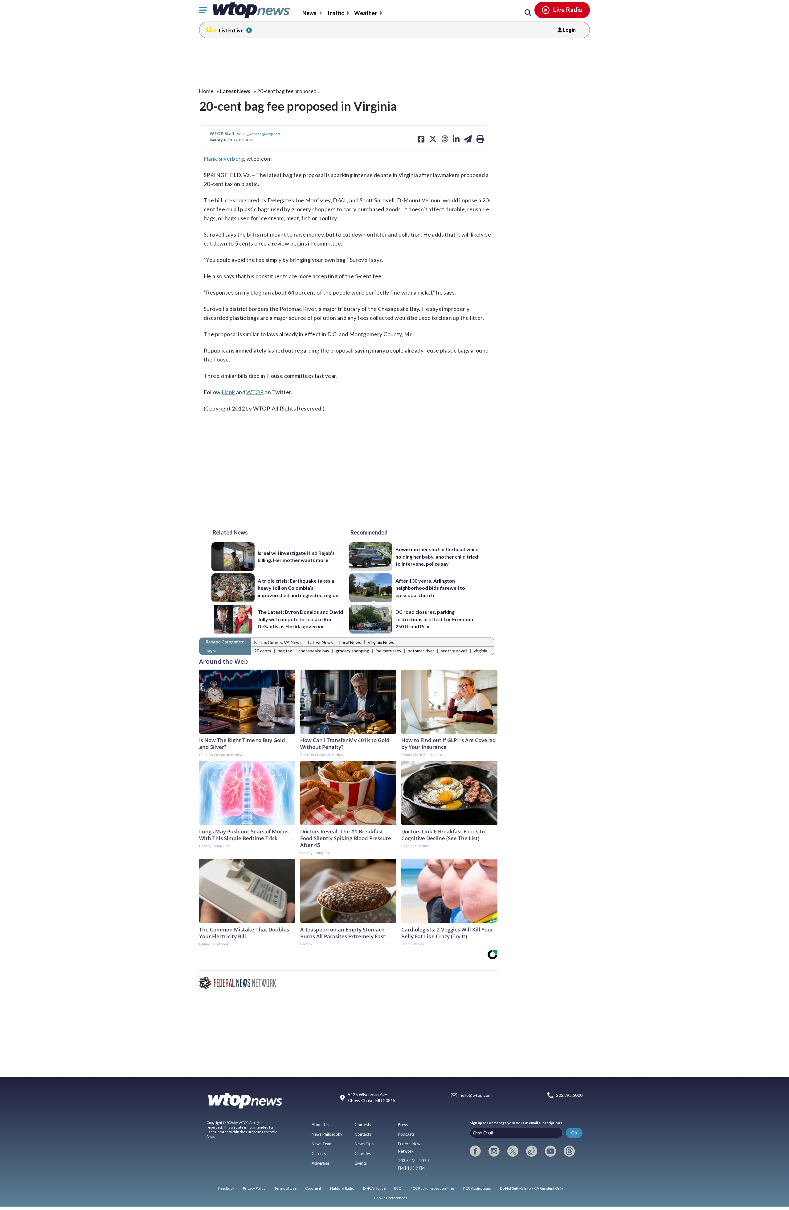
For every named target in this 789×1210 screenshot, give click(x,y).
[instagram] (494, 1151)
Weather (365, 13)
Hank (228, 392)
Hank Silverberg (224, 158)
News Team (322, 1143)
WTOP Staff (222, 133)
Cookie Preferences (390, 1198)
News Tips (364, 1143)
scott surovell (454, 650)
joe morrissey (388, 650)
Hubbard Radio (342, 1188)
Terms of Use (285, 1188)
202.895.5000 (569, 1095)
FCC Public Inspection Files (433, 1188)
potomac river (421, 650)
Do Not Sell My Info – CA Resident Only (531, 1188)
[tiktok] (531, 1151)
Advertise (320, 1163)
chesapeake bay (313, 650)
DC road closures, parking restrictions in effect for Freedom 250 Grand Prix (434, 619)
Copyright (313, 1188)
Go (574, 1132)
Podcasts (406, 1134)
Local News (350, 642)
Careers (319, 1153)
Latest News (320, 642)
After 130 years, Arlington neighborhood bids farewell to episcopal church (430, 588)
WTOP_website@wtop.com (258, 133)
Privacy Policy (254, 1188)
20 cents (262, 650)
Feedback (226, 1188)
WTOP (255, 392)
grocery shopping (352, 650)
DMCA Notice (374, 1188)
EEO (398, 1188)
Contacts (363, 1134)
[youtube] (550, 1151)
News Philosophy (327, 1134)
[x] (512, 1151)
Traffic (335, 13)
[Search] (528, 13)
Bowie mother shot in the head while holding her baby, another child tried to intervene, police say (436, 556)
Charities (363, 1153)
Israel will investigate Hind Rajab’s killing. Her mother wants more (296, 556)
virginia (480, 650)
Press (403, 1124)
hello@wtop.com (476, 1095)
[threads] (569, 1151)
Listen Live (231, 30)
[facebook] (475, 1151)
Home (206, 91)
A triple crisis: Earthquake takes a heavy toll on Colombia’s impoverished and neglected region (298, 588)
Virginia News (381, 642)
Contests (363, 1124)
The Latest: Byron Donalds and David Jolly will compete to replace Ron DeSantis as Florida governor (300, 619)
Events (361, 1163)
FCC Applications (477, 1188)
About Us (320, 1124)
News (309, 13)
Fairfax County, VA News (278, 642)
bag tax (285, 650)
